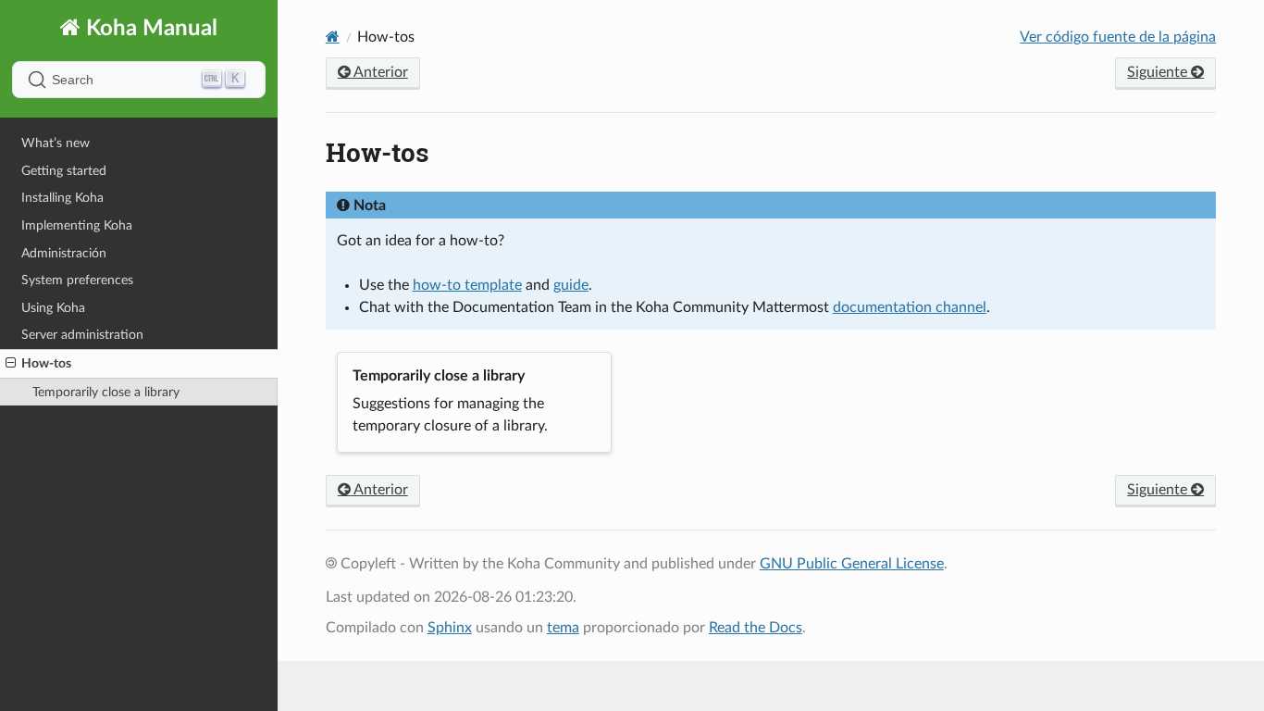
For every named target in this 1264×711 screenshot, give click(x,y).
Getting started (63, 171)
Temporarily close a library (106, 392)
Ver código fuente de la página (1118, 37)
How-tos (46, 363)
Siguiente (1159, 72)
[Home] (333, 36)
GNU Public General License (852, 563)
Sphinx (450, 627)
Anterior (379, 72)
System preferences (77, 280)
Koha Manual (149, 29)
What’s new (55, 143)
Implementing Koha (76, 225)
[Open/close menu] (11, 364)
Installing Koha (62, 198)
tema (563, 627)
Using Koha (53, 308)
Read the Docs (755, 627)
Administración (63, 253)
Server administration (82, 335)
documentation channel (909, 307)
